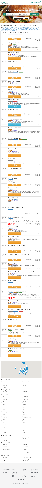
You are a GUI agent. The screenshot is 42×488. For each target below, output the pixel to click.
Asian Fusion (11, 27)
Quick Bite (25, 449)
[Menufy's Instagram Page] (21, 480)
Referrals (14, 476)
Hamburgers (15, 28)
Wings (14, 30)
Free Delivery (5, 391)
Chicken (28, 27)
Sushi (5, 30)
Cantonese (25, 27)
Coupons (4, 387)
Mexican (6, 29)
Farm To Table (5, 447)
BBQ (13, 27)
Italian (26, 28)
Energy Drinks (5, 28)
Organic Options (26, 447)
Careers (13, 470)
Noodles (14, 29)
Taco (7, 30)
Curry (38, 27)
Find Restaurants (34, 14)
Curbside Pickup (26, 381)
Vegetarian (11, 30)
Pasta (16, 29)
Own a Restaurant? (35, 2)
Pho (17, 29)
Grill (12, 28)
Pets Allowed (25, 460)
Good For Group (26, 437)
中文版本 (23, 470)
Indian (23, 28)
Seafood (29, 29)
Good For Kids (25, 438)
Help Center (5, 472)
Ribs (21, 29)
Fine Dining (5, 440)
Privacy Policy (14, 472)
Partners (13, 469)
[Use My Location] (4, 14)
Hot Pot (21, 28)
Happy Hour (5, 459)
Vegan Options (25, 451)
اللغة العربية (24, 469)
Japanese (28, 28)
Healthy (19, 28)
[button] (24, 368)
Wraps (16, 30)
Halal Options (5, 451)
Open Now (4, 381)
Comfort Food (5, 444)
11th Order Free (5, 385)
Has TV (4, 460)
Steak (1, 30)
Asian (7, 27)
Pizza (19, 29)
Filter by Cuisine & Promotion (18, 18)
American (5, 27)
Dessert (2, 28)
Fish (11, 28)
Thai (8, 30)
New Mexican (10, 29)
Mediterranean (3, 29)
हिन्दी (22, 472)
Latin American (32, 28)
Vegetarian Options (26, 452)
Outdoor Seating (26, 459)
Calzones (21, 27)
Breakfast (16, 27)
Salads (23, 29)
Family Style (5, 446)
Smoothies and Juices (34, 29)
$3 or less (25, 391)
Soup (38, 29)
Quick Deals (25, 385)
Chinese (31, 27)
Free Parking (5, 457)
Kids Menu (25, 444)
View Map (26, 18)
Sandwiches (26, 29)
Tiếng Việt (24, 476)
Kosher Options (26, 446)
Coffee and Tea (34, 27)
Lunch (36, 28)
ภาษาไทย (23, 475)
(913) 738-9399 (35, 469)
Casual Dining (5, 437)
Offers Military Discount (27, 457)
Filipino (9, 28)
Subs (3, 30)
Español (23, 473)
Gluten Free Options (6, 449)
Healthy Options (5, 452)
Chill (3, 438)
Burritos (19, 27)
